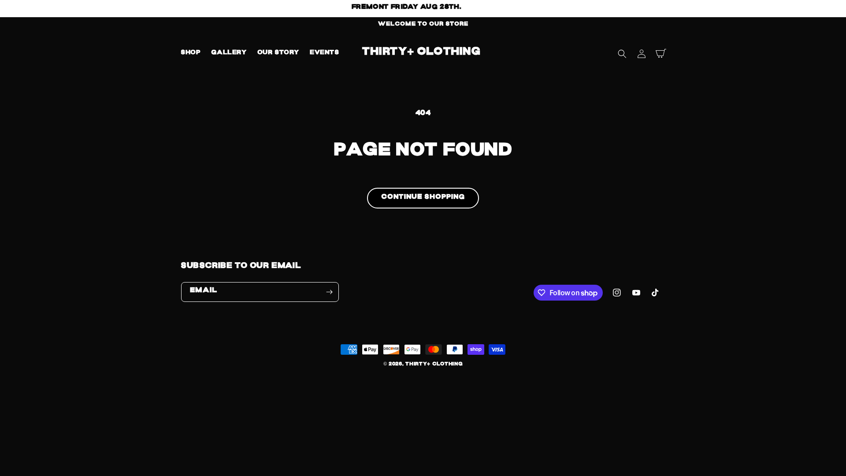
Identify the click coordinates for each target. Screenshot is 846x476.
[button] (622, 53)
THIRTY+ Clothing (434, 365)
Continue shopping (423, 198)
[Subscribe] (329, 292)
